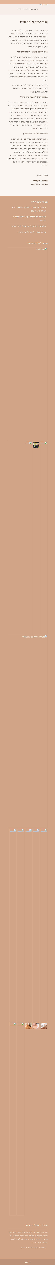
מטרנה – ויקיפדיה (40, 180)
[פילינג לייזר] (43, 1025)
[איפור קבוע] (13, 1118)
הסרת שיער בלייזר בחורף (33, 22)
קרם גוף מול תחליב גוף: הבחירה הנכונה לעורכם (29, 218)
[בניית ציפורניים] (20, 1118)
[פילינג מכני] (20, 925)
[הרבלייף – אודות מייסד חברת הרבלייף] (36, 444)
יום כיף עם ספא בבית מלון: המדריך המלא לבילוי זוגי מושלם (29, 209)
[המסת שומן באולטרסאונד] (36, 1025)
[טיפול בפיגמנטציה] (43, 925)
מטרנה (45, 184)
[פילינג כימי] (36, 925)
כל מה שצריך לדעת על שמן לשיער (32, 232)
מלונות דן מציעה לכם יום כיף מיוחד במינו (29, 226)
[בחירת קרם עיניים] (43, 537)
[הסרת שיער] (28, 1025)
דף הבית (27, 1262)
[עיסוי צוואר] (13, 925)
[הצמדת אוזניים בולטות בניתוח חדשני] (28, 537)
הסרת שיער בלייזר (40, 43)
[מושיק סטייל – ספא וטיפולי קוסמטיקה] (44, 4)
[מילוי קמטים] (28, 925)
